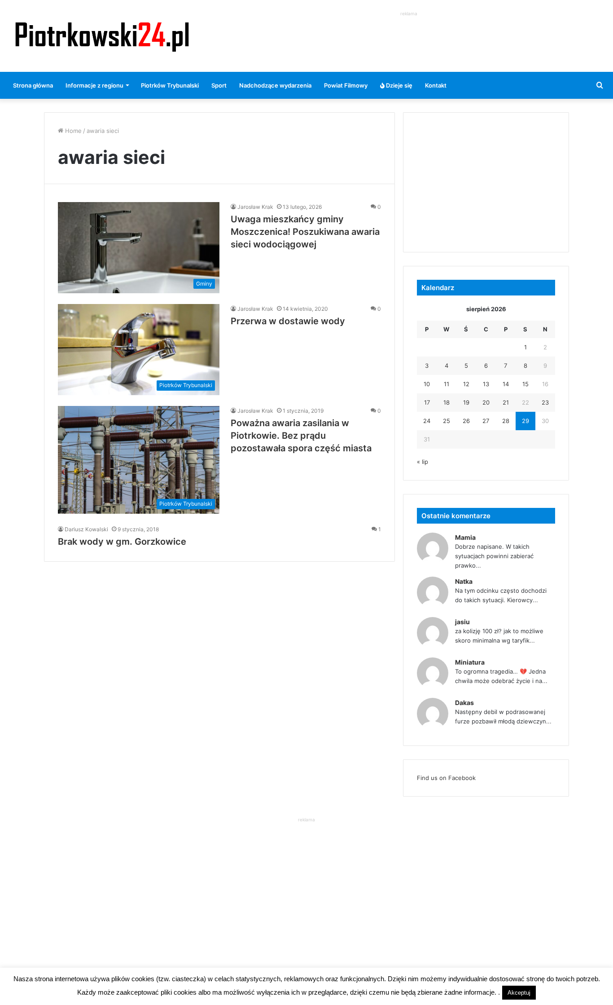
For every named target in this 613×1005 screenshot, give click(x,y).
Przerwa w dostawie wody (288, 321)
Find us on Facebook (446, 777)
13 (486, 384)
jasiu (462, 622)
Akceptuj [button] (519, 992)
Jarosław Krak (255, 206)
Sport (219, 85)
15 (525, 384)
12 (466, 384)
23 (545, 402)
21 (506, 402)
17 (427, 402)
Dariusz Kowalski (86, 529)
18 (446, 402)
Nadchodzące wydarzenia (275, 85)
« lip (422, 461)
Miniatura (470, 662)
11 (446, 384)
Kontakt (436, 85)
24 (426, 420)
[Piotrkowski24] (102, 36)
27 (485, 420)
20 (486, 402)
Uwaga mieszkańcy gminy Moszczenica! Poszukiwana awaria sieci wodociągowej (305, 232)
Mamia (465, 537)
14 (506, 384)
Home (72, 130)
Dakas (464, 702)
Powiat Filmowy (346, 85)
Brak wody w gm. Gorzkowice (122, 541)
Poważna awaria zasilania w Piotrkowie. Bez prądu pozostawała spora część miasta (301, 436)
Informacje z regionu (94, 85)
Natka (464, 581)
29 (525, 420)
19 (466, 402)
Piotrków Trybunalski (170, 85)
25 (446, 420)
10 (427, 384)
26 (466, 420)
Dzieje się (398, 85)
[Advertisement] (408, 38)
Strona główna (33, 85)
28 (505, 420)
